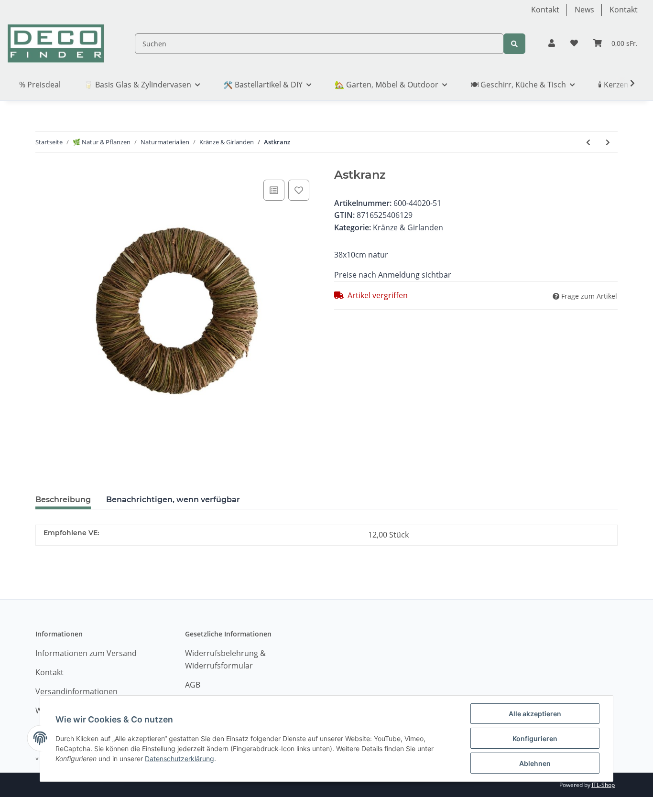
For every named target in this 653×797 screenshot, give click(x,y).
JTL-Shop (603, 785)
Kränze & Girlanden (408, 227)
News (584, 9)
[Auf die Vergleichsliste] (273, 190)
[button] (552, 43)
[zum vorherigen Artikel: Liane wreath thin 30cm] (588, 142)
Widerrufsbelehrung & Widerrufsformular (225, 659)
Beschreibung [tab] (63, 499)
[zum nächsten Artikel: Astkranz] (608, 142)
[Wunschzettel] (574, 43)
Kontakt (545, 9)
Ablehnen (535, 763)
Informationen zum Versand (86, 653)
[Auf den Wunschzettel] (298, 190)
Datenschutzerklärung (179, 758)
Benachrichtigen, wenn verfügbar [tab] (173, 499)
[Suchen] (514, 43)
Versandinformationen (76, 691)
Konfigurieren (534, 738)
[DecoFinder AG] (56, 43)
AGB (192, 684)
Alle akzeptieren (535, 714)
